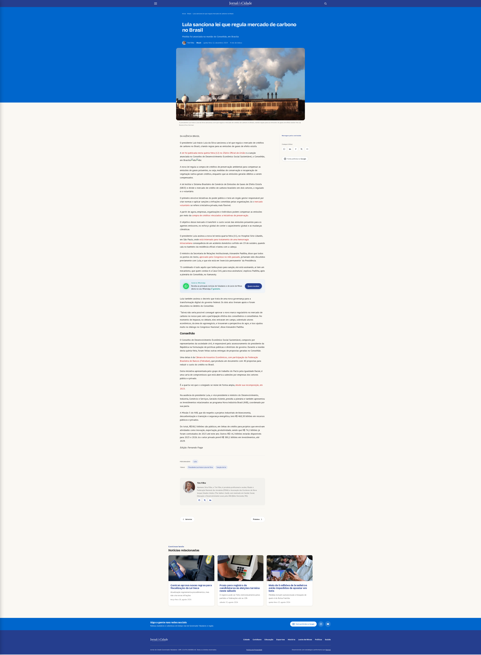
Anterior (188, 519)
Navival (328, 650)
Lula (195, 461)
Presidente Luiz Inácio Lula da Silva (200, 467)
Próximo (256, 519)
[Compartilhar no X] (301, 149)
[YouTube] (328, 624)
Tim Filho (190, 43)
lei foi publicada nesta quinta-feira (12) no (213, 152)
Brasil (189, 14)
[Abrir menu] (155, 3)
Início (184, 14)
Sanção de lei (221, 467)
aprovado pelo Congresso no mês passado (219, 256)
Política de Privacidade (254, 650)
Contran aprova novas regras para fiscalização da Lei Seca (191, 587)
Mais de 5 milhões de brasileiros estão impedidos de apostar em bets (288, 588)
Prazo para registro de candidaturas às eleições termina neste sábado (240, 588)
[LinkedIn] (210, 500)
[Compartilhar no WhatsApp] (284, 149)
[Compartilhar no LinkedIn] (290, 149)
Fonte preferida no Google (305, 624)
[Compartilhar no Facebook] (295, 149)
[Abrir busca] (325, 3)
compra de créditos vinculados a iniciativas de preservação (220, 215)
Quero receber (253, 286)
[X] (205, 500)
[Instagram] (199, 500)
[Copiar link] (307, 149)
